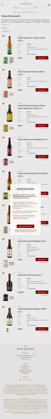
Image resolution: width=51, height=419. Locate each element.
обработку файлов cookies (20, 218)
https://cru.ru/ (19, 211)
